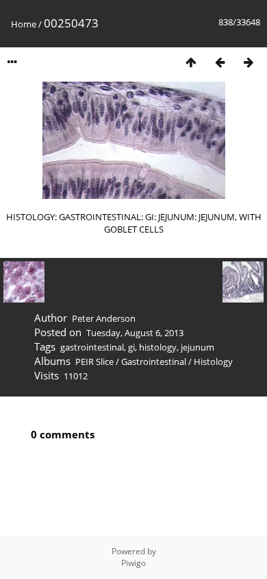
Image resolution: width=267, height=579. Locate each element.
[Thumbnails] (191, 62)
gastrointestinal (92, 347)
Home (23, 24)
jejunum (197, 347)
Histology (213, 361)
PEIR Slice (94, 361)
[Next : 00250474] (248, 62)
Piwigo (133, 563)
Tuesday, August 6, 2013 (134, 333)
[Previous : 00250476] (219, 62)
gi (131, 347)
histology (158, 347)
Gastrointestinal (153, 361)
